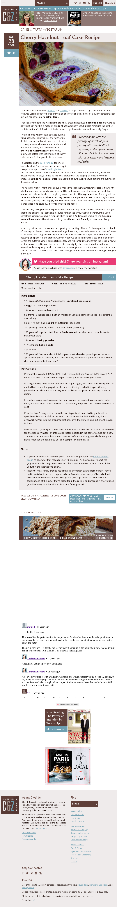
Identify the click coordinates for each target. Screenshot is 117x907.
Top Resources (77, 814)
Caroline (64, 110)
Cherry (34, 495)
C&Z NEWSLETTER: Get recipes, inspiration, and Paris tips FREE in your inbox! (91, 499)
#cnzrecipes (68, 267)
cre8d (33, 900)
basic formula (46, 162)
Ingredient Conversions (81, 851)
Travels (74, 861)
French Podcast (77, 821)
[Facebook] (71, 3)
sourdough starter (55, 169)
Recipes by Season (79, 836)
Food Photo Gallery (79, 839)
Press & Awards (29, 839)
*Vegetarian (52, 29)
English (97, 3)
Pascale (51, 110)
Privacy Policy (28, 887)
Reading (74, 858)
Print (111, 277)
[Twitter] (75, 3)
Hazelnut (45, 495)
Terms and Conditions (98, 885)
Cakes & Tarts (31, 29)
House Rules (83, 885)
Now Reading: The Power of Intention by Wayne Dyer (55, 717)
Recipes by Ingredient (80, 833)
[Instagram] (84, 3)
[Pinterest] (80, 3)
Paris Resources (77, 844)
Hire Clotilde (27, 836)
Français (110, 3)
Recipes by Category (79, 829)
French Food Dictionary (81, 854)
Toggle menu (4, 3)
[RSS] (89, 3)
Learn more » (40, 828)
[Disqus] (68, 582)
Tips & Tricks (76, 848)
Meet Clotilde (76, 811)
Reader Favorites (78, 826)
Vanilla (35, 498)
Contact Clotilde (29, 832)
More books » (55, 729)
